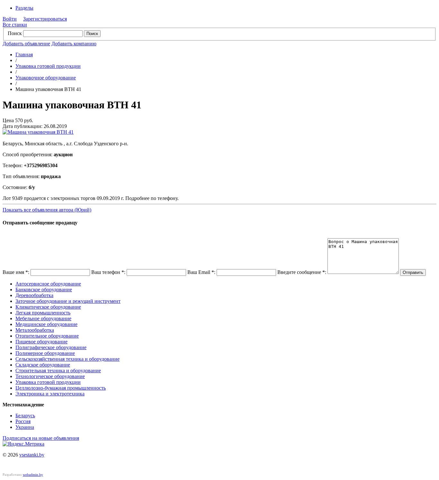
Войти (10, 19)
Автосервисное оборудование (48, 283)
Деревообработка (34, 295)
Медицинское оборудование (46, 324)
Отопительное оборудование (47, 336)
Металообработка (34, 330)
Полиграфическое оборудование (50, 347)
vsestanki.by (31, 454)
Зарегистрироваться (45, 19)
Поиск (15, 33)
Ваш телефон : (108, 272)
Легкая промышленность (42, 312)
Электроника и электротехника (50, 393)
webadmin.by (33, 474)
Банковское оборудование (43, 289)
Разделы (24, 8)
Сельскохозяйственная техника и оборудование (67, 359)
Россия (23, 421)
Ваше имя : (16, 272)
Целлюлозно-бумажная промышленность (60, 388)
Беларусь (25, 415)
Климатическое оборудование (48, 307)
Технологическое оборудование (50, 376)
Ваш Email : (201, 272)
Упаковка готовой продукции (48, 66)
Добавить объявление (26, 43)
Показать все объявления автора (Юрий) (47, 210)
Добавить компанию (73, 43)
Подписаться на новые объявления (41, 438)
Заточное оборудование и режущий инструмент (68, 301)
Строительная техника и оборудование (58, 370)
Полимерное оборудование (45, 353)
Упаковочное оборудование (45, 77)
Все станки (15, 24)
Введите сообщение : (301, 272)
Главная (24, 54)
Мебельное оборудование (43, 318)
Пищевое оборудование (41, 341)
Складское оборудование (42, 364)
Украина (24, 427)
